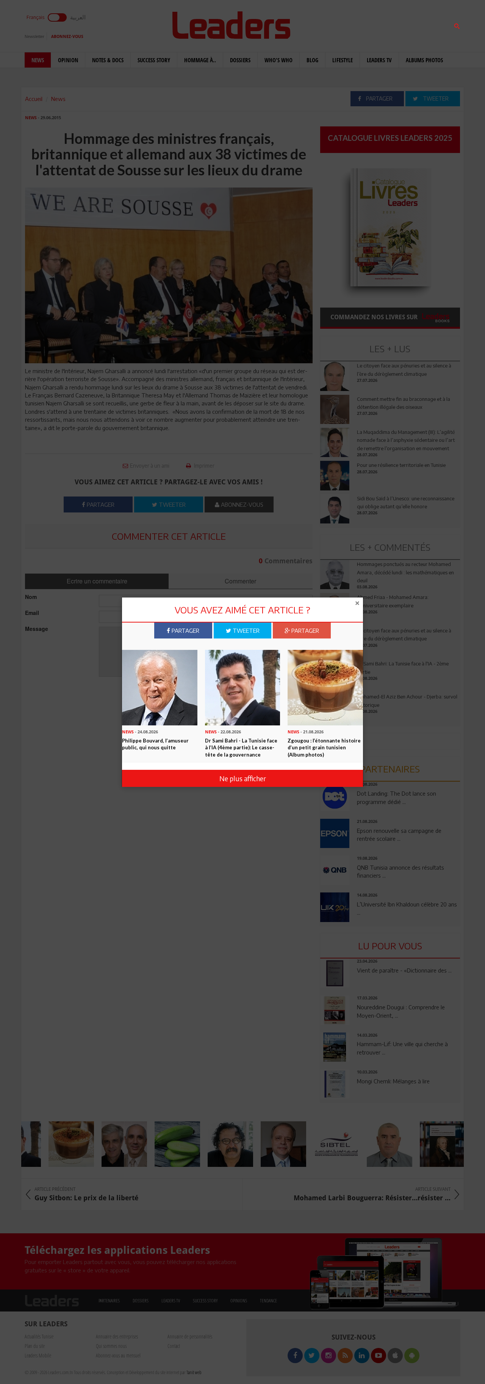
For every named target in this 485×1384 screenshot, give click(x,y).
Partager (184, 630)
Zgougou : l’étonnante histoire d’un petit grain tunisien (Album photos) (324, 748)
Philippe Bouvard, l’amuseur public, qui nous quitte (155, 744)
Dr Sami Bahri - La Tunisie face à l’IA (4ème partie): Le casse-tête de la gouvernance (241, 748)
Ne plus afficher (242, 778)
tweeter (245, 630)
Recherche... (338, 24)
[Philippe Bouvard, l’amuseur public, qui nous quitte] (159, 687)
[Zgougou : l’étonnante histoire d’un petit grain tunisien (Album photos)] (325, 687)
